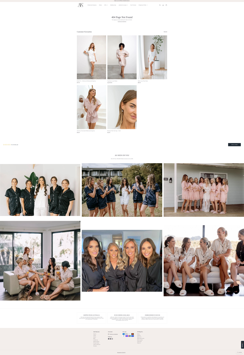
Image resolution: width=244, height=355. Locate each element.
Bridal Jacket (140, 339)
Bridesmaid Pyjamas (92, 5)
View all (165, 31)
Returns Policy (96, 341)
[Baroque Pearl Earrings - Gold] (122, 109)
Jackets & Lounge (123, 5)
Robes (100, 5)
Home (94, 335)
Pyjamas (139, 335)
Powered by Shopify (121, 352)
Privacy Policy (96, 342)
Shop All (139, 342)
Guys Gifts (139, 341)
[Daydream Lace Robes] (122, 60)
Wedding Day (113, 5)
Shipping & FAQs (142, 5)
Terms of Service (96, 344)
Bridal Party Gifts (140, 338)
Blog (94, 338)
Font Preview (133, 5)
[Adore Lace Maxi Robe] (152, 60)
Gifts (105, 5)
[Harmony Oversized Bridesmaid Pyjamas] (91, 109)
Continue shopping (122, 21)
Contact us (95, 339)
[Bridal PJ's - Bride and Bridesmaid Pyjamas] (91, 60)
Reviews (95, 345)
